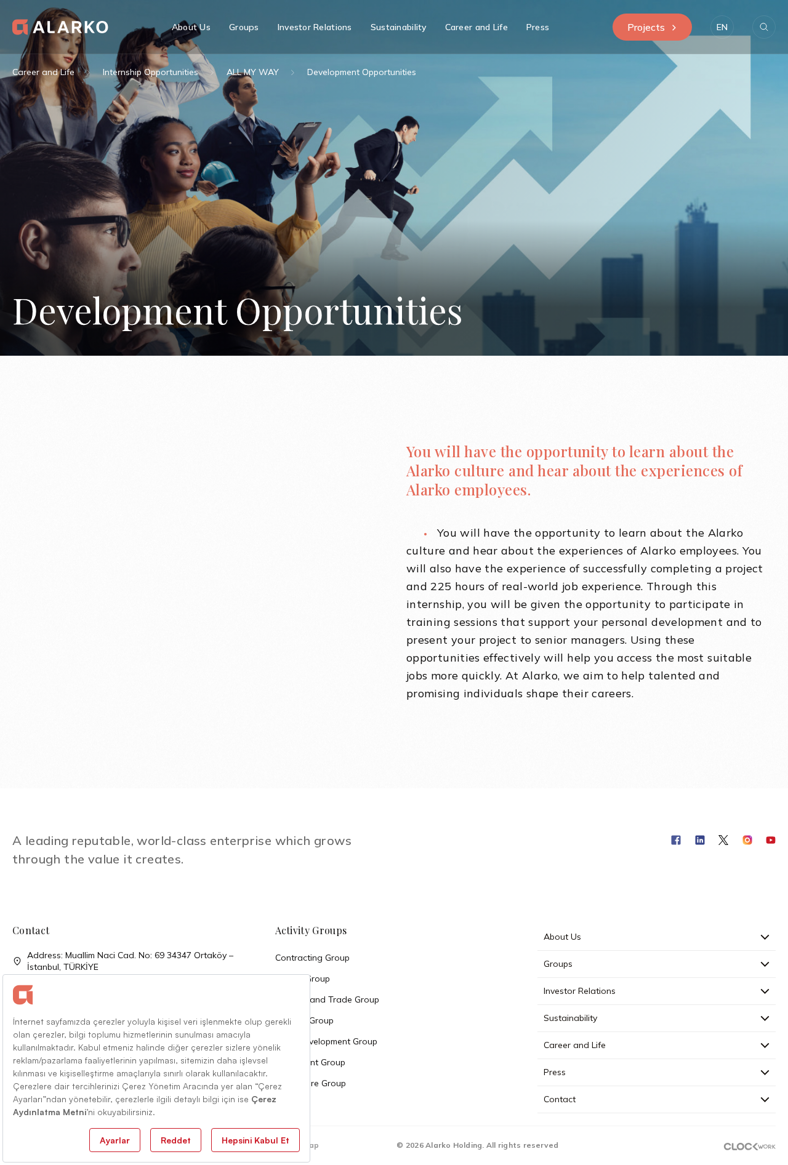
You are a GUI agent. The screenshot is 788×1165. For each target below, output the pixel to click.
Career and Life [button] (476, 27)
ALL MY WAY (253, 72)
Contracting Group (312, 957)
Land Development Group (326, 1041)
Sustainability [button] (399, 27)
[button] (722, 27)
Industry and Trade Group (327, 999)
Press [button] (537, 27)
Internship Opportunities (150, 72)
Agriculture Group (310, 1083)
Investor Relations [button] (315, 27)
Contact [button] (560, 1099)
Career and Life (43, 72)
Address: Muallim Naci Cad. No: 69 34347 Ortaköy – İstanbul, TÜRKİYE (130, 961)
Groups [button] (244, 27)
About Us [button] (191, 27)
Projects (646, 27)
